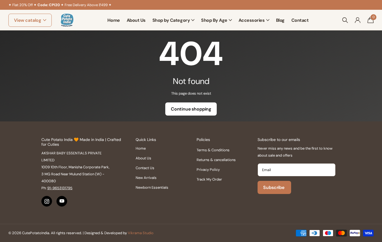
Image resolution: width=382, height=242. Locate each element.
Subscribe (274, 187)
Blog (280, 20)
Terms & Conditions (213, 150)
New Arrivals (146, 177)
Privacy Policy (208, 169)
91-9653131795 (59, 188)
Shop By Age (214, 20)
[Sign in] (357, 20)
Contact (300, 20)
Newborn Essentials (152, 187)
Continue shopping (191, 109)
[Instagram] (46, 201)
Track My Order (209, 179)
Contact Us (145, 168)
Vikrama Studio (141, 233)
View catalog (28, 20)
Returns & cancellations (216, 159)
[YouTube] (61, 201)
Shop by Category (171, 20)
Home (113, 20)
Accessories (252, 20)
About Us (136, 20)
